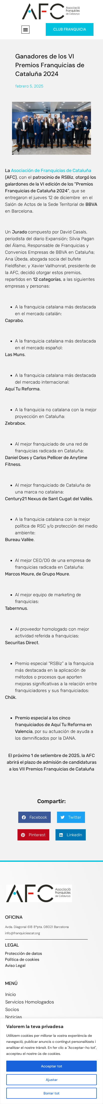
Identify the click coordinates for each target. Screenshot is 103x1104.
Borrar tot (52, 1093)
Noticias (13, 1017)
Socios (12, 1009)
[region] (51, 1061)
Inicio (10, 994)
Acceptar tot (51, 1066)
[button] (26, 30)
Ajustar (52, 1079)
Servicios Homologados (29, 1002)
